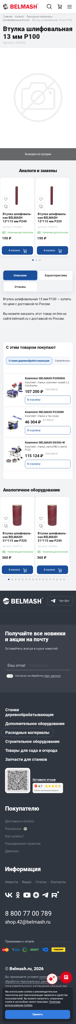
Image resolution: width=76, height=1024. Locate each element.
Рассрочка (13, 829)
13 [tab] (50, 582)
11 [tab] (43, 582)
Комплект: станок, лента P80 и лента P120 (46, 448)
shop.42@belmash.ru (27, 922)
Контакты (58, 882)
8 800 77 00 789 (28, 913)
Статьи (41, 882)
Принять (37, 1014)
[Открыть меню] (69, 6)
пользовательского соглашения (27, 986)
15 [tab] (57, 582)
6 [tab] (26, 582)
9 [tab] (36, 582)
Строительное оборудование (32, 741)
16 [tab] (60, 582)
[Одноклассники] (18, 895)
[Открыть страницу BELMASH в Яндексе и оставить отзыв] (17, 780)
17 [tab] (64, 582)
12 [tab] (47, 582)
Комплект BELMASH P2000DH (45, 378)
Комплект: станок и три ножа (41, 416)
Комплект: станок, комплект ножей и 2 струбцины (47, 384)
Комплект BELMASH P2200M (44, 412)
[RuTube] (55, 895)
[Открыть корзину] (59, 6)
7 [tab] (29, 582)
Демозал (12, 851)
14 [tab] (53, 582)
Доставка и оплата (19, 821)
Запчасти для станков (26, 759)
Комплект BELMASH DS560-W (45, 442)
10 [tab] (40, 582)
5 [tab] (22, 582)
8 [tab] (33, 582)
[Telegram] (45, 895)
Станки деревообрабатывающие (29, 712)
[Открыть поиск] (49, 6)
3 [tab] (40, 263)
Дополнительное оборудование (35, 723)
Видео (26, 882)
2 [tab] (36, 263)
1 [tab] (33, 263)
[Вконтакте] (8, 895)
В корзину (34, 399)
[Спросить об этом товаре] (52, 979)
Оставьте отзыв (44, 780)
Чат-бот (64, 601)
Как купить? (14, 836)
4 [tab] (19, 582)
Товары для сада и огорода (31, 750)
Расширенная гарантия (23, 844)
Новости (11, 882)
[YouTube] (27, 895)
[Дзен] (36, 895)
